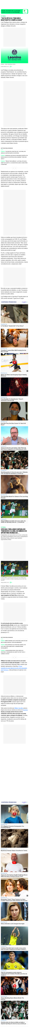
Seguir (25, 12)
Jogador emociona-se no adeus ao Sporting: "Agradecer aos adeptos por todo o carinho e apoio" (13, 652)
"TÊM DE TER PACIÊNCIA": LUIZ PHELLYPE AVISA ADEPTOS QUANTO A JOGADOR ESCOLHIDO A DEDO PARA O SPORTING (14, 163)
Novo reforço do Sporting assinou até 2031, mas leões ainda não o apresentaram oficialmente (13, 646)
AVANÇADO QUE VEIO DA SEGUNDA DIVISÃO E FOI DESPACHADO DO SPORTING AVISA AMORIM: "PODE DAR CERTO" (14, 157)
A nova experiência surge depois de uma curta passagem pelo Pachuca (14, 668)
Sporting (25, 710)
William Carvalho (18, 708)
